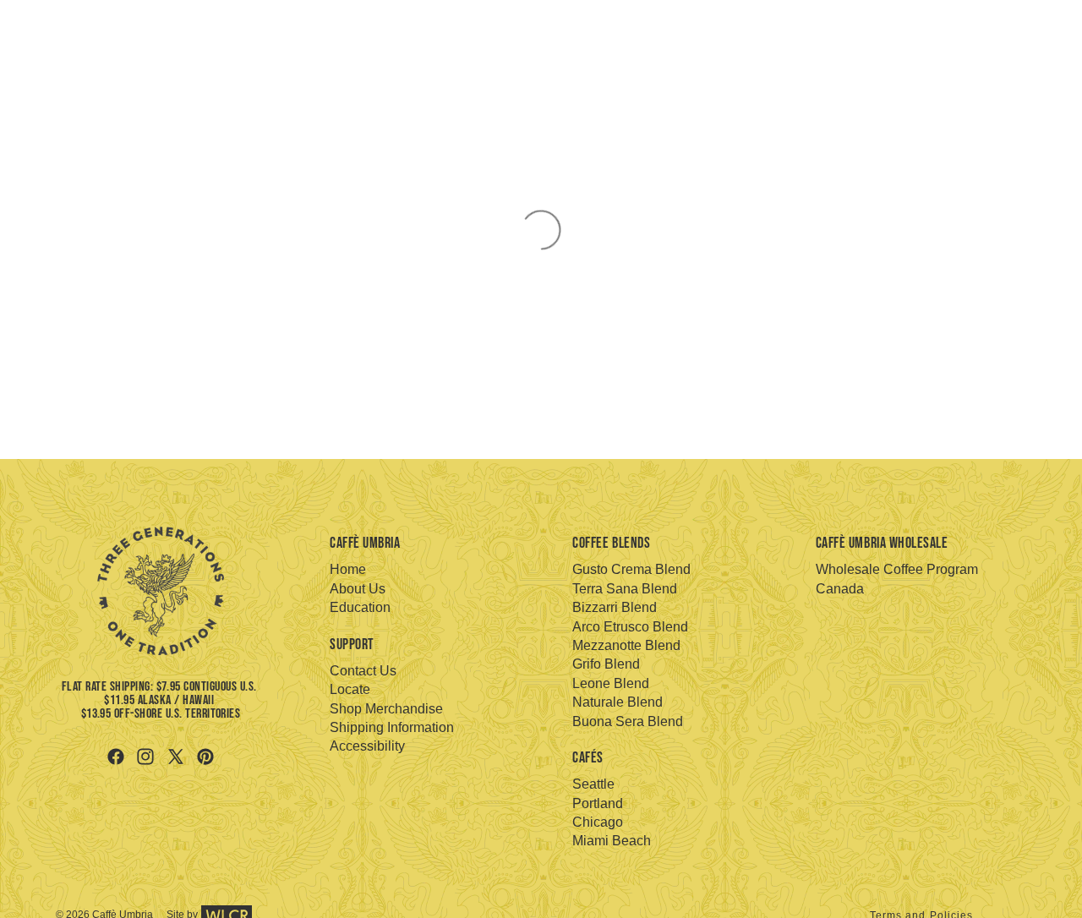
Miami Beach (611, 840)
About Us (357, 589)
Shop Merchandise (386, 709)
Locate (350, 689)
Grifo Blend (606, 664)
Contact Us (363, 671)
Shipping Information (392, 727)
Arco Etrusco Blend (630, 627)
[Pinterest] (205, 756)
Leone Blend (610, 683)
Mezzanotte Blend (626, 645)
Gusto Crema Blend (631, 569)
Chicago (597, 822)
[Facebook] (116, 756)
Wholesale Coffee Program (897, 569)
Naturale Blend (617, 702)
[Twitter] (176, 756)
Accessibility (367, 746)
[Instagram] (145, 756)
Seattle (593, 784)
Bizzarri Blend (614, 607)
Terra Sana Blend (624, 589)
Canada (840, 589)
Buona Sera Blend (627, 721)
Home (348, 569)
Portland (597, 803)
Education (360, 607)
